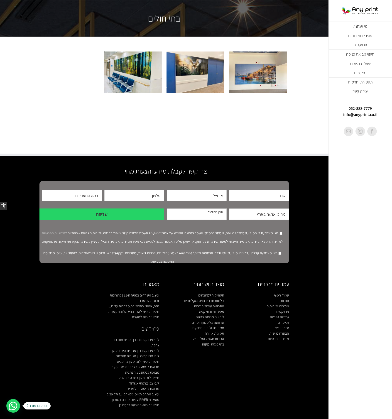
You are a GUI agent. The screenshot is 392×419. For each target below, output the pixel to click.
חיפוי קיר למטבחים (211, 295)
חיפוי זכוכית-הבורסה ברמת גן (139, 405)
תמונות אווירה (214, 333)
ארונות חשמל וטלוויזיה (208, 338)
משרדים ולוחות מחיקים (208, 328)
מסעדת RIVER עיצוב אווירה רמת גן (135, 399)
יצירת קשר (281, 328)
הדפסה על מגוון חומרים (208, 322)
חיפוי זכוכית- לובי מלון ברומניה (138, 361)
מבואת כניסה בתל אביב (143, 388)
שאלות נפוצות (279, 317)
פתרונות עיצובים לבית (209, 306)
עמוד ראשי (281, 295)
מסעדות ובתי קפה (211, 311)
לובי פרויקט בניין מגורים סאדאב (137, 356)
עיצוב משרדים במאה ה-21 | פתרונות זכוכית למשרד (134, 298)
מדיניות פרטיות (278, 338)
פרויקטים (282, 311)
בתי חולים (242, 81)
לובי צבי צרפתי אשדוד (144, 383)
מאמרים (283, 322)
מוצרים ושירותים (278, 306)
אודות (285, 300)
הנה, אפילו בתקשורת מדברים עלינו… (133, 306)
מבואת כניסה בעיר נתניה (142, 372)
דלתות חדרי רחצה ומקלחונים (204, 300)
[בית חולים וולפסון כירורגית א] (133, 72)
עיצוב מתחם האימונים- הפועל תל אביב (133, 394)
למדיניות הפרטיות (54, 233)
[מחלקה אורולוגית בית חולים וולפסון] (258, 72)
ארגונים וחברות (255, 81)
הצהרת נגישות (279, 333)
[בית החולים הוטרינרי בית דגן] (195, 72)
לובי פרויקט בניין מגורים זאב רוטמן (135, 350)
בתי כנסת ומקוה (213, 344)
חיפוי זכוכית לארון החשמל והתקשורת (133, 311)
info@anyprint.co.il (360, 114)
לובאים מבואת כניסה (210, 317)
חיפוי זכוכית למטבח (145, 317)
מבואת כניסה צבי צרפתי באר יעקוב (135, 367)
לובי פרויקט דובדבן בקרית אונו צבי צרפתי (136, 342)
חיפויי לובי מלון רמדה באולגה (139, 377)
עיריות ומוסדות (271, 81)
